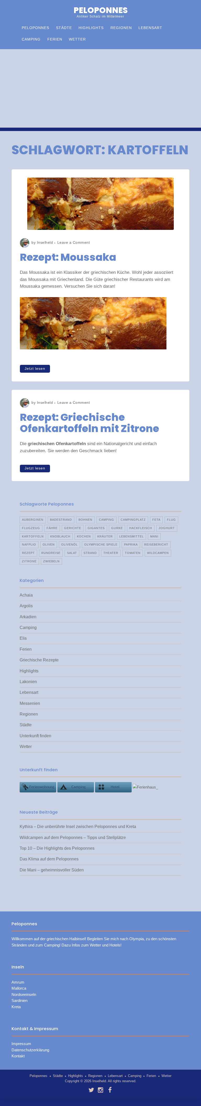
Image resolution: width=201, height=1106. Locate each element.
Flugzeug (31, 528)
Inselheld (45, 243)
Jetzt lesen (35, 369)
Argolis (26, 606)
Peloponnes (101, 10)
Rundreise (50, 552)
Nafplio (29, 544)
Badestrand (61, 519)
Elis (23, 638)
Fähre (52, 528)
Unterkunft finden (35, 736)
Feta (156, 519)
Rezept (28, 552)
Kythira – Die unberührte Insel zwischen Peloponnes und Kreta (78, 826)
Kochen (84, 536)
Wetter (77, 39)
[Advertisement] (100, 88)
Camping (31, 39)
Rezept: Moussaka (68, 257)
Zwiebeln (51, 561)
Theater (110, 552)
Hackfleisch (140, 528)
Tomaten (133, 552)
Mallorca (19, 988)
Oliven (49, 544)
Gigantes (96, 528)
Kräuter (105, 536)
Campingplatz (133, 519)
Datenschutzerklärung (30, 1050)
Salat (72, 552)
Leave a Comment (73, 243)
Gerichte (72, 528)
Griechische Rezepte (39, 660)
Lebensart (150, 28)
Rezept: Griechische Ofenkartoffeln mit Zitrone (89, 423)
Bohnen (85, 519)
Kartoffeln (33, 536)
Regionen (121, 28)
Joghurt (167, 528)
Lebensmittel (131, 536)
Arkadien (28, 617)
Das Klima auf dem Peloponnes (49, 859)
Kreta (16, 1007)
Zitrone (29, 561)
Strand (90, 552)
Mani (154, 536)
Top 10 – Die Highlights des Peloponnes (57, 848)
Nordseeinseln (24, 994)
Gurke (117, 528)
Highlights (91, 28)
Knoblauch (60, 536)
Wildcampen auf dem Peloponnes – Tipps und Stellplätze (73, 837)
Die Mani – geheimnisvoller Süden (52, 870)
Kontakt (18, 1056)
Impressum (21, 1044)
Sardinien (19, 1001)
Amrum (18, 982)
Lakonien (28, 681)
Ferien (54, 39)
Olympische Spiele (101, 544)
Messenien (30, 703)
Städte (64, 28)
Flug (171, 519)
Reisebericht (156, 544)
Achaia (26, 595)
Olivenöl (69, 544)
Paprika (131, 544)
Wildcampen (158, 552)
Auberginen (32, 519)
